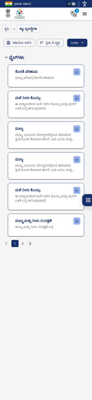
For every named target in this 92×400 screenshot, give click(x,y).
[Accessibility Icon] (84, 4)
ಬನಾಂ (74, 43)
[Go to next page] (30, 243)
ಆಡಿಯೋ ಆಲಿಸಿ (22, 43)
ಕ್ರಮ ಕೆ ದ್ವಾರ (53, 43)
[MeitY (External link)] (8, 14)
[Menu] (84, 14)
